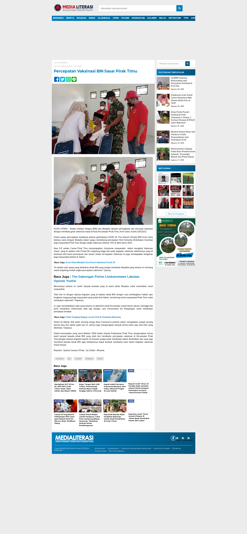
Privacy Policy (100, 451)
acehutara (59, 359)
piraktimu (89, 359)
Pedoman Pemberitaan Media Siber (136, 448)
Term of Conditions (116, 451)
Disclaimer (176, 448)
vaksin (100, 359)
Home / (57, 63)
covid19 (78, 359)
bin (69, 359)
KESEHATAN (138, 18)
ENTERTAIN (175, 18)
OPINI (116, 18)
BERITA (70, 18)
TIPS (185, 18)
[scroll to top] (236, 530)
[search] (179, 8)
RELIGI (162, 18)
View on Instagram (176, 214)
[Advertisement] (123, 41)
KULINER (152, 18)
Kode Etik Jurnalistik (162, 448)
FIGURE (125, 18)
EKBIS (92, 18)
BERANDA (58, 18)
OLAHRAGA (104, 18)
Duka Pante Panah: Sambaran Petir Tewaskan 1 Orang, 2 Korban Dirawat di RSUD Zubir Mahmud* (183, 117)
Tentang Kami (113, 448)
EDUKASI (81, 18)
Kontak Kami (100, 448)
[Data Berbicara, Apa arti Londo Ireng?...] (175, 178)
